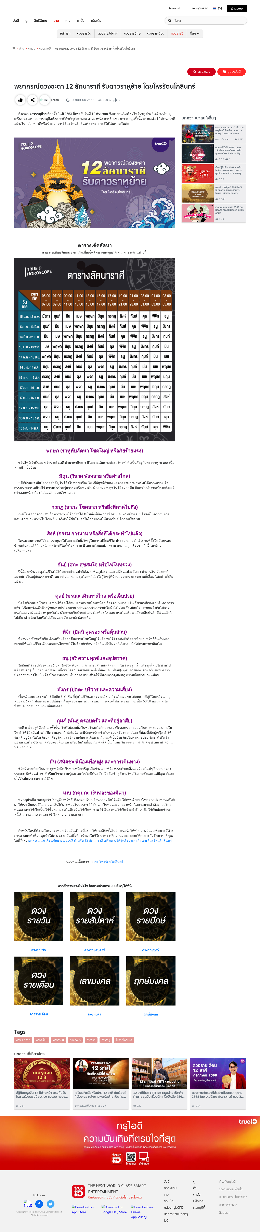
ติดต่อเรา (224, 1213)
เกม (67, 20)
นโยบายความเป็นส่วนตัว (233, 1197)
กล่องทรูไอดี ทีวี (199, 8)
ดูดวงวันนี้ (234, 71)
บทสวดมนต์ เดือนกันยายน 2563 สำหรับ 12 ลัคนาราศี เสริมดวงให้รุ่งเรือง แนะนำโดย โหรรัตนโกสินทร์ (100, 840)
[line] (28, 1204)
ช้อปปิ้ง (168, 1201)
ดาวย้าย (91, 1040)
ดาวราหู (106, 1040)
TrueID (25, 8)
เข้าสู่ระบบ (237, 8)
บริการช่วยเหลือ (228, 1205)
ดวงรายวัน (84, 33)
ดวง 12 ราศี (23, 1040)
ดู (26, 20)
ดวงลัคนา (75, 1040)
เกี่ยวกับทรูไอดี (227, 1182)
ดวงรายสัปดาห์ (107, 33)
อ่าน (56, 20)
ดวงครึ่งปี (41, 1040)
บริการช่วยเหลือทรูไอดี (176, 1217)
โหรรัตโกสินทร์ (124, 1040)
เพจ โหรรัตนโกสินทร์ (108, 862)
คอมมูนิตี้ (199, 1207)
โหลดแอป (174, 8)
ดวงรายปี (177, 33)
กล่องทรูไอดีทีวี (173, 1207)
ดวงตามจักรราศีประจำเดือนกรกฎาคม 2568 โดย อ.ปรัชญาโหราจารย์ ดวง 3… (218, 1095)
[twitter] (51, 1204)
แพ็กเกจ (198, 1201)
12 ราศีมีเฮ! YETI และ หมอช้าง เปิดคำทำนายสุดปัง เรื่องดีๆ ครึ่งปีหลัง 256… (159, 1095)
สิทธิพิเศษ (40, 20)
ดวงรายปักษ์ (132, 33)
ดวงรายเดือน (155, 33)
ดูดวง (31, 48)
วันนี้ (16, 20)
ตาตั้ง (80, 20)
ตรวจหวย (204, 71)
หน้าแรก (65, 33)
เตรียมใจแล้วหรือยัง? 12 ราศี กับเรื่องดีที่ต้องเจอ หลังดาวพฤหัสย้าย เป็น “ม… (100, 1095)
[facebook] (39, 1204)
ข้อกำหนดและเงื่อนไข (231, 1189)
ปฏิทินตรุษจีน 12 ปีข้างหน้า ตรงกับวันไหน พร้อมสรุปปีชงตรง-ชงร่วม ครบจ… (42, 1095)
